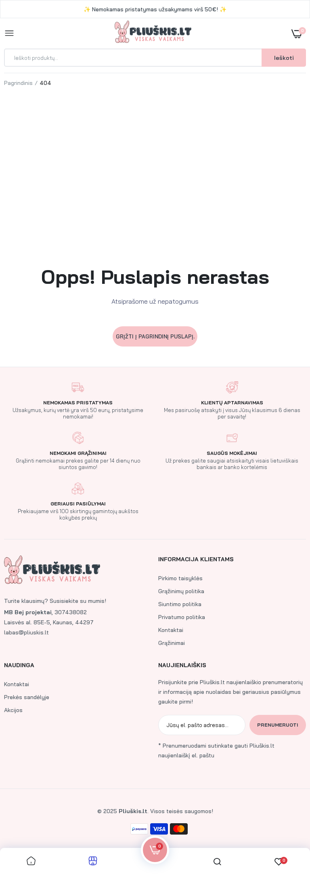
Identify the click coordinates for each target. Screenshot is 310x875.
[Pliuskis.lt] (153, 33)
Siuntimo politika (179, 604)
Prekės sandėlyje (26, 697)
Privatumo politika (181, 617)
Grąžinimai (171, 643)
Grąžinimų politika (181, 591)
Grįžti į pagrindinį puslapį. (155, 336)
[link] (288, 824)
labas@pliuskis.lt (26, 632)
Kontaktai (170, 630)
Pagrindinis (18, 83)
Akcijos (13, 710)
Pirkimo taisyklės (180, 578)
